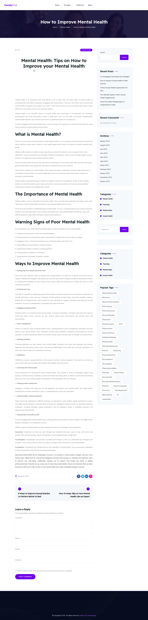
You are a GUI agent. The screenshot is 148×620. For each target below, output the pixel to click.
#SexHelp (105, 373)
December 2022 (106, 177)
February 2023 (105, 169)
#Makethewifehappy (109, 337)
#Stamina (105, 386)
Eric (19, 50)
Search (102, 52)
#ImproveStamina (108, 333)
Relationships (107, 210)
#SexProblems (119, 373)
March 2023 (104, 165)
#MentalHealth (107, 342)
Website (18, 560)
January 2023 (105, 173)
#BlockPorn (106, 298)
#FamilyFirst (106, 320)
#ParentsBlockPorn (108, 355)
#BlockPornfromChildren (110, 302)
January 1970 (105, 181)
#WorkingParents (121, 390)
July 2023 (103, 149)
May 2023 (104, 157)
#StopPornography (120, 386)
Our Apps (67, 5)
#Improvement (107, 328)
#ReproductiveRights (109, 368)
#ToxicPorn (106, 390)
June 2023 (104, 153)
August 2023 (105, 145)
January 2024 (105, 141)
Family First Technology (87, 615)
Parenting (106, 204)
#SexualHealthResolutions (111, 382)
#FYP (121, 324)
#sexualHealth (107, 377)
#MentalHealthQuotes (110, 346)
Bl (118, 395)
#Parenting (117, 351)
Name (17, 538)
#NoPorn (105, 351)
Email (17, 549)
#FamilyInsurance (108, 324)
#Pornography (107, 364)
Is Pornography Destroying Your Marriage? (115, 77)
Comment (19, 518)
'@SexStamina (107, 395)
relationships (106, 399)
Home (57, 5)
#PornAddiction (107, 359)
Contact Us (80, 5)
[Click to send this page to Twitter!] (82, 476)
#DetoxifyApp (107, 306)
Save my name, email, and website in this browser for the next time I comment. (44, 571)
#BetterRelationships (109, 293)
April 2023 (104, 161)
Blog (90, 5)
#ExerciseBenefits (108, 315)
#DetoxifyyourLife (108, 311)
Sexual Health (108, 216)
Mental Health (86, 50)
